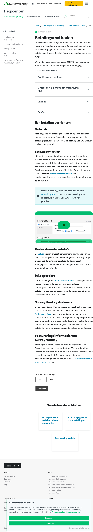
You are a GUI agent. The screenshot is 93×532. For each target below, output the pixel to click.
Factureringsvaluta (65, 438)
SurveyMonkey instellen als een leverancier (50, 420)
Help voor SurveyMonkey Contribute (61, 487)
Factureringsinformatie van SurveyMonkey (13, 61)
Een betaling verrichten (9, 38)
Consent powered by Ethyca (78, 528)
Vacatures (7, 482)
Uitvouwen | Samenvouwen (46, 70)
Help (37, 25)
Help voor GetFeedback (57, 479)
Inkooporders (9, 48)
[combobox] (12, 465)
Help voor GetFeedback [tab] (53, 17)
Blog (5, 484)
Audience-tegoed (43, 314)
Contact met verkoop (44, 4)
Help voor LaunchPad (56, 482)
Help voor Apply (54, 493)
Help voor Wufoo (54, 490)
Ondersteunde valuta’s (13, 44)
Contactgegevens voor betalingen (77, 419)
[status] (64, 196)
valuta (41, 253)
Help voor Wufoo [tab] (33, 17)
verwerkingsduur (49, 194)
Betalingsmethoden (76, 25)
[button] (64, 77)
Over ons (7, 479)
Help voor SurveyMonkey (57, 476)
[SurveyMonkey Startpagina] (16, 4)
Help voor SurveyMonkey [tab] (13, 17)
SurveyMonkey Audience (10, 54)
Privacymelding (58, 512)
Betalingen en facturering (53, 25)
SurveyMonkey (9, 476)
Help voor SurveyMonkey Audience (61, 484)
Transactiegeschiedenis (61, 173)
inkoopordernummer (64, 280)
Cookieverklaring (72, 512)
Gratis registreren (72, 3)
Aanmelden (58, 4)
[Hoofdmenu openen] (86, 3)
